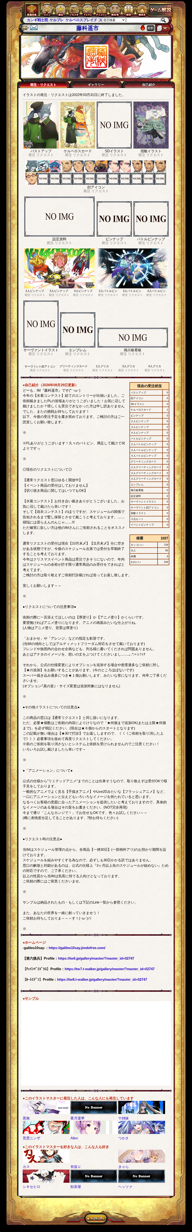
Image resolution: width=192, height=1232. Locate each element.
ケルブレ (34, 20)
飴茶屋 (75, 1187)
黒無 (26, 1118)
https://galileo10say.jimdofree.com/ (77, 948)
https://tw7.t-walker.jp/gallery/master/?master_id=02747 (110, 969)
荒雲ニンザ (31, 1138)
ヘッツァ (125, 1187)
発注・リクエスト (43, 85)
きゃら (123, 1167)
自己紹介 (148, 85)
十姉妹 (123, 1118)
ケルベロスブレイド (58, 20)
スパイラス (85, 20)
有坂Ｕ (75, 1167)
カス (26, 1167)
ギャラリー (96, 85)
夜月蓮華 (77, 1118)
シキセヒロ (31, 1187)
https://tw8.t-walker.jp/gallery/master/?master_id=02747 (102, 979)
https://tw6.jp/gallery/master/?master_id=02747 (96, 958)
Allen (74, 1138)
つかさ (123, 1138)
